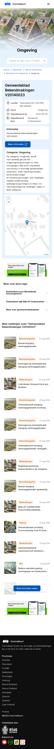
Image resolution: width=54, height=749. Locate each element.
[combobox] (27, 61)
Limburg (6, 680)
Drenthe (6, 660)
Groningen (7, 676)
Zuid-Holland (8, 704)
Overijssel (6, 692)
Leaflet (46, 254)
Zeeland (6, 700)
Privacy (5, 711)
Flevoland (6, 664)
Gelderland (7, 672)
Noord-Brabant (9, 684)
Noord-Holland (9, 688)
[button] (27, 222)
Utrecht (5, 696)
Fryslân (5, 668)
